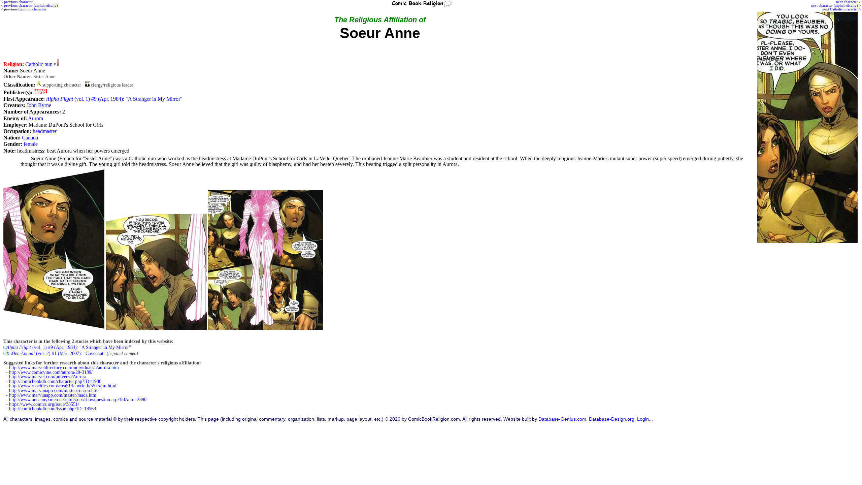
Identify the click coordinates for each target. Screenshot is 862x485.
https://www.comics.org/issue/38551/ (44, 404)
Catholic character (844, 9)
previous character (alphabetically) (31, 5)
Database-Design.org (611, 419)
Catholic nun (39, 64)
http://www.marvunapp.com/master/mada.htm (52, 395)
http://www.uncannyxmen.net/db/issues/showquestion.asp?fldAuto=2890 (77, 399)
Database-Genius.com (562, 419)
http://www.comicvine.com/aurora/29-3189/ (51, 372)
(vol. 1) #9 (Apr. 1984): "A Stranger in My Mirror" (114, 99)
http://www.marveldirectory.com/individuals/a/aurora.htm (64, 367)
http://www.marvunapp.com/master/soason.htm (54, 390)
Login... (645, 419)
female (31, 144)
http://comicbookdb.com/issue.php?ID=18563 (52, 408)
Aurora (35, 118)
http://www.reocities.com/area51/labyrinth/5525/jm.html (63, 385)
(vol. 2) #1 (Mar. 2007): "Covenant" (55, 353)
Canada (30, 137)
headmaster (45, 131)
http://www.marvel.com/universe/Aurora (47, 376)
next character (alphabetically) (834, 5)
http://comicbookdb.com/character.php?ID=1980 (55, 381)
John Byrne (39, 105)
